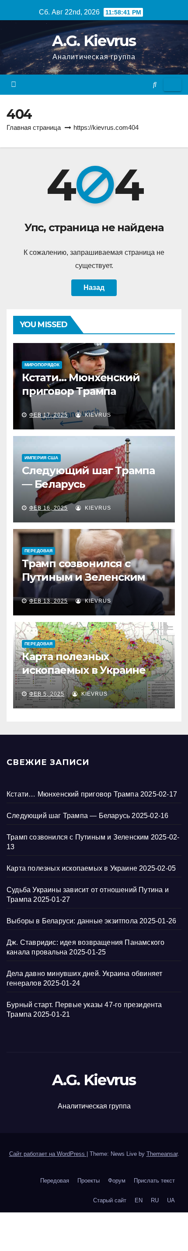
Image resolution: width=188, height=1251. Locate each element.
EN (139, 1200)
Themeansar (162, 1154)
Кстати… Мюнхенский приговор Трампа (73, 794)
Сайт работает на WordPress (48, 1154)
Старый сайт (109, 1200)
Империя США (41, 457)
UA (171, 1200)
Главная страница (34, 127)
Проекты (88, 1180)
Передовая (38, 550)
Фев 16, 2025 (48, 508)
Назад (94, 287)
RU (155, 1200)
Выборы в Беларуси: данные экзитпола (72, 921)
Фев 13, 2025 (48, 601)
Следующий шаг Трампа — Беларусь (68, 815)
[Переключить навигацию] (172, 84)
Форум (116, 1180)
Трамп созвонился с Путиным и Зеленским (78, 837)
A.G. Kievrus (94, 41)
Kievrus (97, 415)
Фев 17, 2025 (48, 415)
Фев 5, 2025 (46, 694)
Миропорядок (41, 364)
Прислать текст (154, 1180)
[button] (155, 84)
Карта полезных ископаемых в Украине (72, 868)
